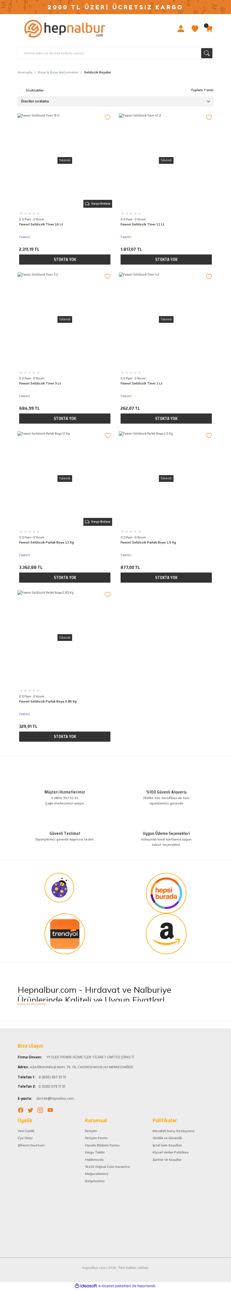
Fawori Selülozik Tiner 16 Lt (41, 224)
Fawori (24, 237)
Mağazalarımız (96, 1174)
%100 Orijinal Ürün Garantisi (107, 1167)
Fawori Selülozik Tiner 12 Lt (143, 224)
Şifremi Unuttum (31, 1145)
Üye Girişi (25, 1138)
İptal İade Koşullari (167, 1145)
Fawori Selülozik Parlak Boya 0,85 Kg (48, 701)
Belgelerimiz (95, 1181)
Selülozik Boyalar (97, 72)
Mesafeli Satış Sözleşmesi (173, 1131)
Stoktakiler (35, 90)
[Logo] (64, 28)
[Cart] (209, 28)
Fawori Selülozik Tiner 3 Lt (40, 383)
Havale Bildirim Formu (102, 1145)
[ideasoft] (86, 1286)
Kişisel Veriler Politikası (171, 1152)
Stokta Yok (65, 259)
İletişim (91, 1131)
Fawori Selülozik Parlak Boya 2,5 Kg (148, 542)
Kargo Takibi (95, 1152)
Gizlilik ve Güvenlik (167, 1138)
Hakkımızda (94, 1160)
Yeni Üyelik (26, 1131)
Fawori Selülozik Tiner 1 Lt (142, 383)
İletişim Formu (96, 1138)
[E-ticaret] (114, 1286)
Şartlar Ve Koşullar (167, 1160)
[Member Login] (180, 28)
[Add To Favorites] (107, 117)
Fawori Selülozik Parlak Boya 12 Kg (46, 542)
